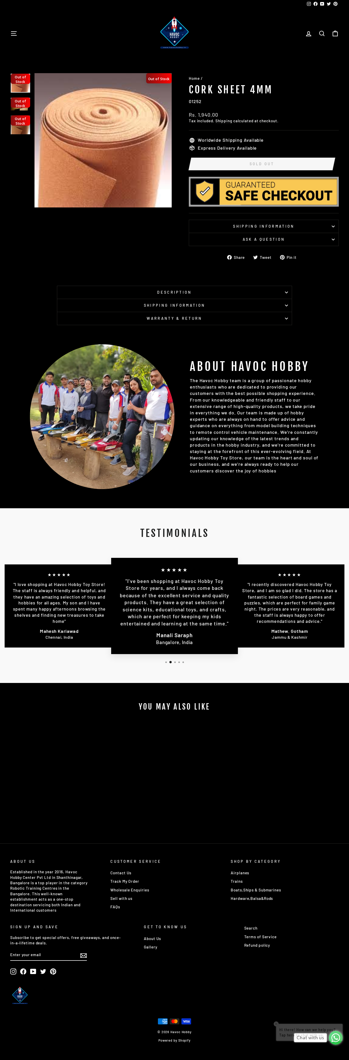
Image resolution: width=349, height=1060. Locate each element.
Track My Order (124, 881)
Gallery (150, 947)
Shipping (223, 120)
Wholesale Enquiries (129, 890)
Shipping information (263, 226)
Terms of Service (260, 936)
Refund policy (257, 945)
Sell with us (121, 898)
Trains (236, 881)
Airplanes (240, 872)
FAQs (115, 906)
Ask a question (264, 239)
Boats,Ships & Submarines (256, 890)
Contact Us (120, 872)
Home (194, 78)
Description (174, 292)
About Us (152, 938)
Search (251, 928)
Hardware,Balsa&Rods (252, 898)
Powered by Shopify (174, 1040)
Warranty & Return (174, 318)
